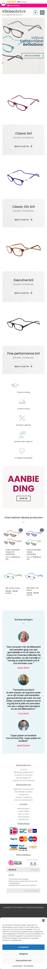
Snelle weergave (13, 545)
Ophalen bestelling (24, 797)
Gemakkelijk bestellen (23, 792)
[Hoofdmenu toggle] (42, 12)
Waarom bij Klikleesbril (23, 800)
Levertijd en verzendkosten (23, 780)
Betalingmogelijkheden (23, 772)
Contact (23, 770)
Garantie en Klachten (23, 775)
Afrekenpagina (23, 808)
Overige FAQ (23, 794)
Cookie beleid (17, 966)
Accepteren (23, 947)
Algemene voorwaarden (23, 789)
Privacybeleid (28, 966)
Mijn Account (23, 814)
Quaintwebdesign (37, 907)
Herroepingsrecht (23, 778)
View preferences (23, 960)
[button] (43, 920)
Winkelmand (23, 819)
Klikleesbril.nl (14, 11)
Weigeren (23, 954)
